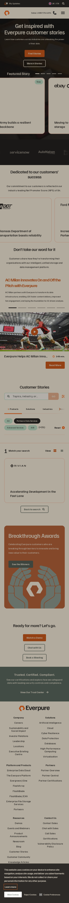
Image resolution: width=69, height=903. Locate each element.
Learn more (10, 886)
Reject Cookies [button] (30, 894)
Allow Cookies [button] (13, 894)
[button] (50, 894)
